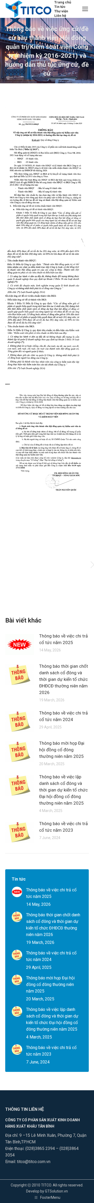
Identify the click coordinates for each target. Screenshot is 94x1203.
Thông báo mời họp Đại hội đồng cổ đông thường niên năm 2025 (61, 750)
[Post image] (19, 644)
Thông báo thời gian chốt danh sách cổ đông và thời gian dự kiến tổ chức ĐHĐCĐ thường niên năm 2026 (63, 679)
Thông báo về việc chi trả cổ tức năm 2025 (63, 639)
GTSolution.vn (56, 1191)
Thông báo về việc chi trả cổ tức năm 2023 (63, 827)
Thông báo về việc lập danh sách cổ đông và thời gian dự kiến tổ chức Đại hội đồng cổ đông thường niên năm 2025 (63, 790)
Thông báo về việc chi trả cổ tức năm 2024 (63, 716)
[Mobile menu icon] (85, 9)
